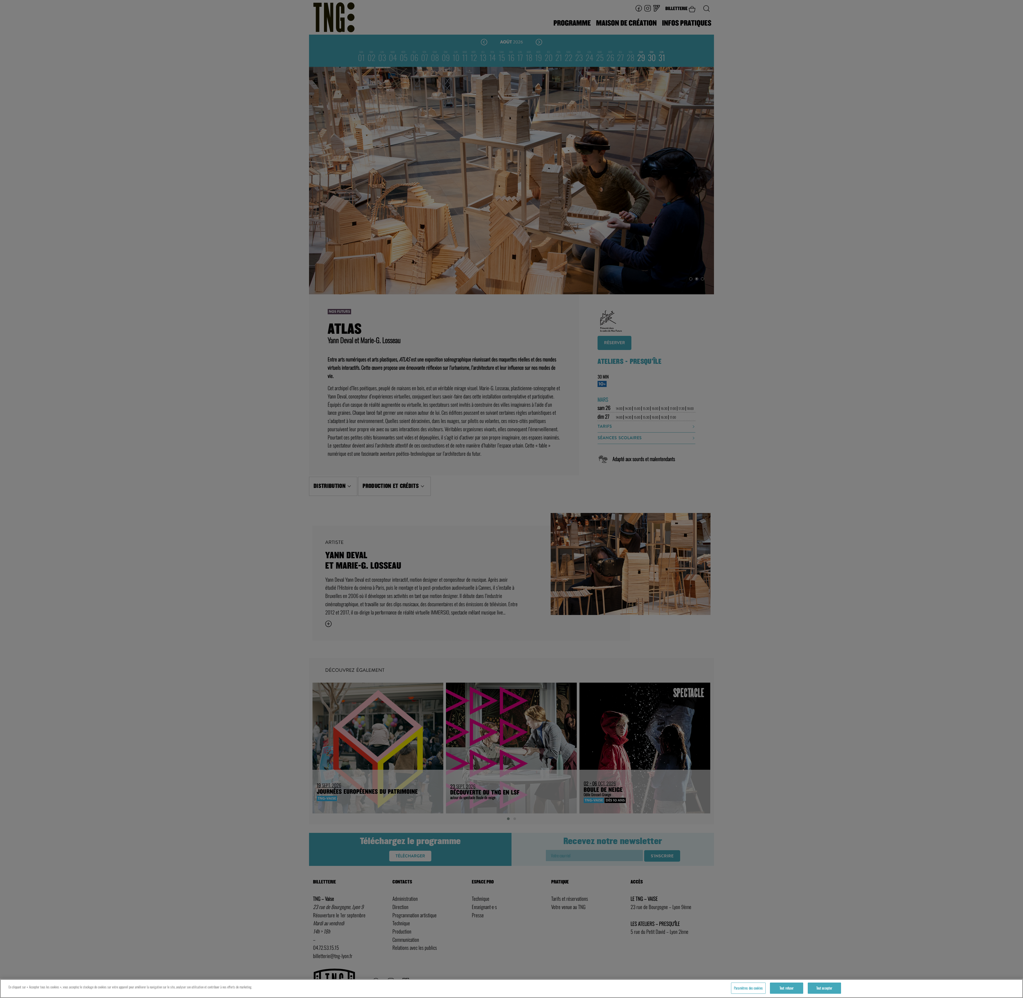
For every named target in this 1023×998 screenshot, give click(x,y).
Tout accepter (824, 988)
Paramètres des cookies (748, 988)
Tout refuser (787, 988)
